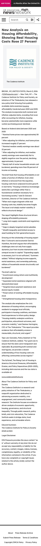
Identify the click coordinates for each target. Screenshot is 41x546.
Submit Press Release (11, 538)
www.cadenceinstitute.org (12, 377)
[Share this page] (37, 20)
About (10, 533)
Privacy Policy (31, 542)
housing (26, 106)
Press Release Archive (24, 533)
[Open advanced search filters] (32, 19)
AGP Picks (5, 3)
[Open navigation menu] (4, 20)
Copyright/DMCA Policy (13, 542)
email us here (7, 431)
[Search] (27, 19)
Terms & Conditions (30, 538)
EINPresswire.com (10, 94)
